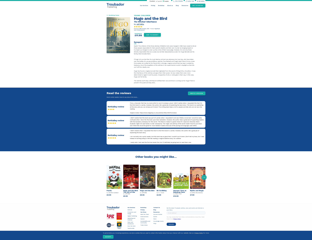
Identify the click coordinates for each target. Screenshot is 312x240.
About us (170, 5)
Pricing (153, 5)
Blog (177, 5)
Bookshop (161, 5)
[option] (115, 181)
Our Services (144, 5)
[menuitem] (144, 5)
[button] (204, 177)
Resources (185, 5)
